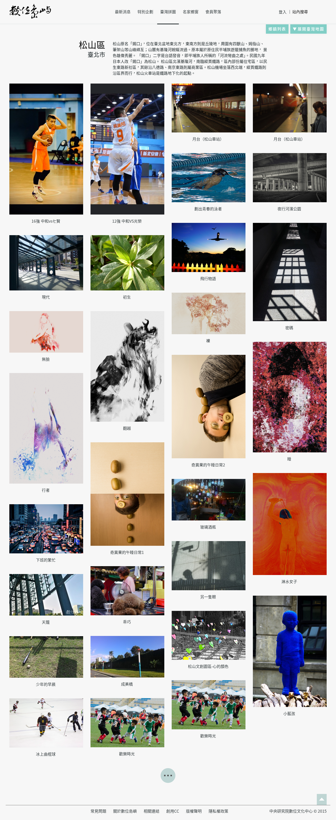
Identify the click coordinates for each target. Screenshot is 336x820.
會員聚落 (213, 12)
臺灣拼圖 (168, 12)
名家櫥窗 (191, 12)
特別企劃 (145, 12)
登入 (283, 12)
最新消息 (123, 12)
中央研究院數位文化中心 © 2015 (298, 811)
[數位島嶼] (30, 14)
